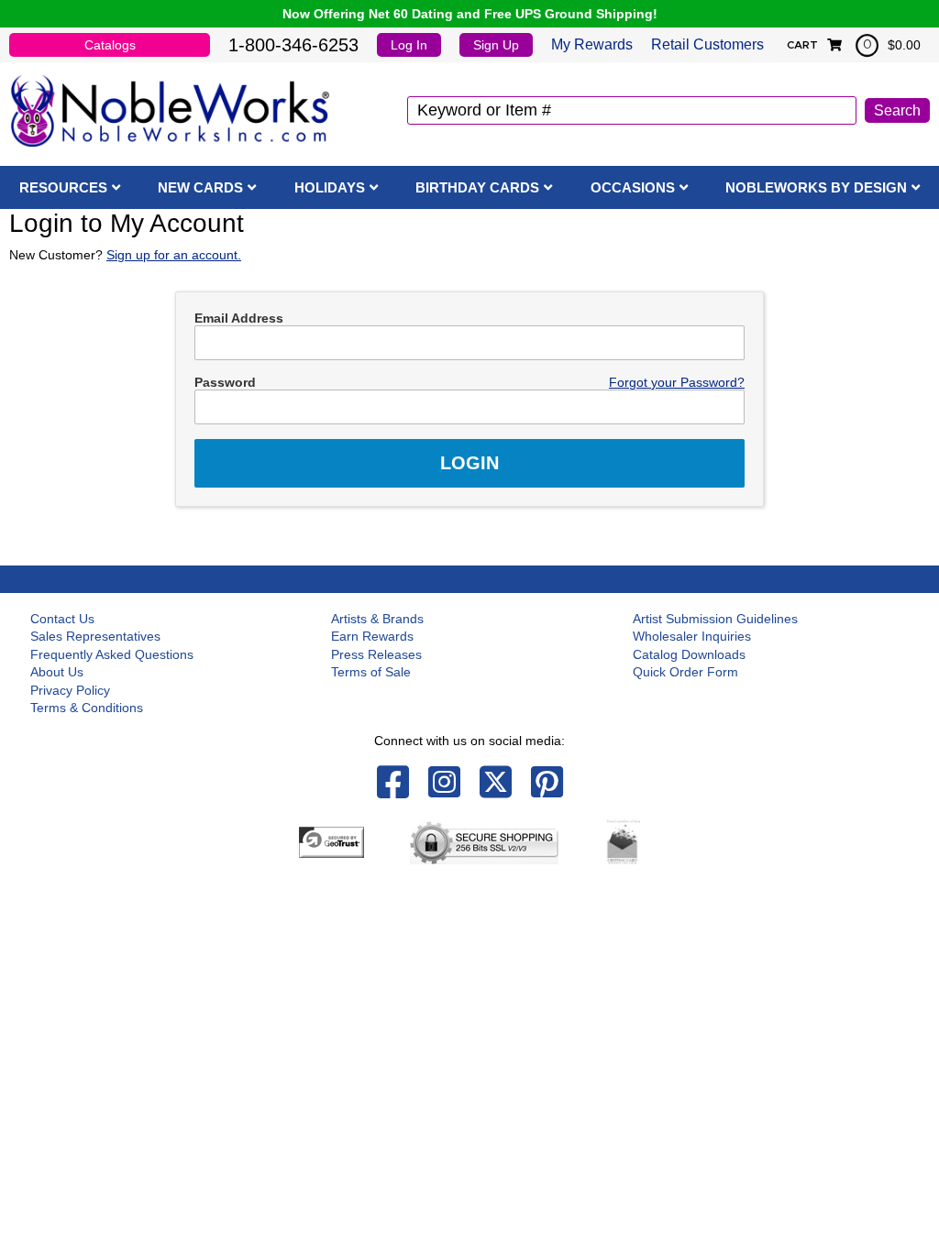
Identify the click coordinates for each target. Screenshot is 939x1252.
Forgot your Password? (677, 382)
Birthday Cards (477, 187)
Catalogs (110, 45)
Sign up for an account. (173, 254)
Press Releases (376, 654)
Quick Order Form (685, 671)
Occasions (633, 187)
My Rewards (592, 44)
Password (225, 382)
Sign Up (496, 45)
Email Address (238, 318)
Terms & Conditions (86, 707)
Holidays (329, 187)
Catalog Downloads (689, 654)
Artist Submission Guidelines (715, 618)
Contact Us (62, 618)
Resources (63, 187)
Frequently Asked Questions (111, 654)
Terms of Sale (371, 671)
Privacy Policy (70, 690)
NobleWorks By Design (816, 187)
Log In (409, 45)
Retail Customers (707, 44)
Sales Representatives (95, 636)
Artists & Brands (377, 618)
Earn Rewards (372, 636)
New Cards (200, 187)
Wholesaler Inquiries (692, 636)
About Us (56, 671)
